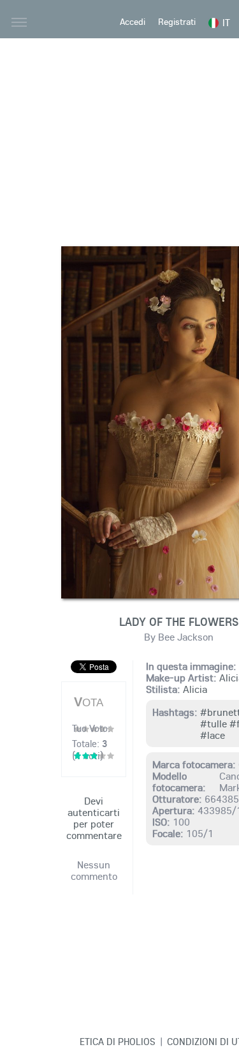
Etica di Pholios (118, 1041)
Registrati (177, 21)
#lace (212, 735)
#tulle (213, 723)
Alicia (195, 689)
